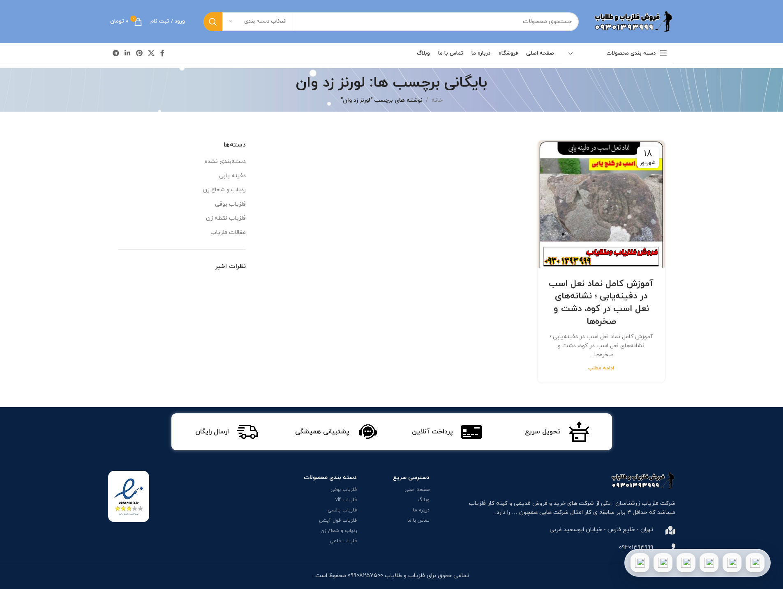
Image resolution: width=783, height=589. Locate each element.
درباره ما (421, 510)
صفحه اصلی (417, 489)
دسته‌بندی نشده (225, 161)
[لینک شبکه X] (151, 53)
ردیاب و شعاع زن (224, 190)
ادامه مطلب (601, 368)
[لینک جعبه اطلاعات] (557, 432)
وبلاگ (424, 500)
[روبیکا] (640, 562)
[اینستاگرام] (709, 562)
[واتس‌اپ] (732, 562)
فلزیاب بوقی (230, 204)
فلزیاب (477, 503)
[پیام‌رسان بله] (686, 562)
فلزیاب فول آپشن (338, 520)
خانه (437, 100)
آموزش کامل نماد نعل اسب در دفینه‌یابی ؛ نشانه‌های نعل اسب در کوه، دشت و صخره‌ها (601, 302)
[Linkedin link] (127, 53)
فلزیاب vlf (346, 500)
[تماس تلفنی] (755, 562)
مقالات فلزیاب (228, 232)
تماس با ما (418, 520)
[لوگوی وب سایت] (632, 21)
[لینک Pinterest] (139, 53)
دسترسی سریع (411, 477)
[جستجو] (212, 21)
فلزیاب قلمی (343, 541)
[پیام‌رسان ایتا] (663, 562)
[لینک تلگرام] (116, 53)
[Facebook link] (162, 53)
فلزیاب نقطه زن (226, 218)
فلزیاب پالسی (342, 510)
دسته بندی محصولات (330, 477)
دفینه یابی (232, 176)
